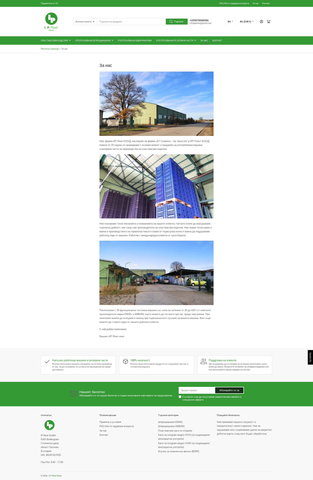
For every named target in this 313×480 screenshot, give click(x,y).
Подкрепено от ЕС (50, 3)
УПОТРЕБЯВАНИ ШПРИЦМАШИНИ (93, 40)
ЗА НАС (204, 40)
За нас (256, 3)
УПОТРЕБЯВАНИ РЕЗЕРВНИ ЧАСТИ (174, 40)
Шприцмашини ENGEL (170, 422)
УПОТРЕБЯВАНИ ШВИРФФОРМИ (135, 40)
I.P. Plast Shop (54, 475)
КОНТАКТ (217, 40)
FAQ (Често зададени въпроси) (234, 3)
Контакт (266, 3)
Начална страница (50, 49)
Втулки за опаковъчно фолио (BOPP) (178, 451)
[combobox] (142, 21)
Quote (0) (310, 357)
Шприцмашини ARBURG (171, 426)
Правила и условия (110, 422)
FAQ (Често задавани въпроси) (116, 426)
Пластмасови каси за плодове (175, 430)
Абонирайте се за (229, 390)
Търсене (178, 21)
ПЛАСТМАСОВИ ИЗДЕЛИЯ (54, 40)
